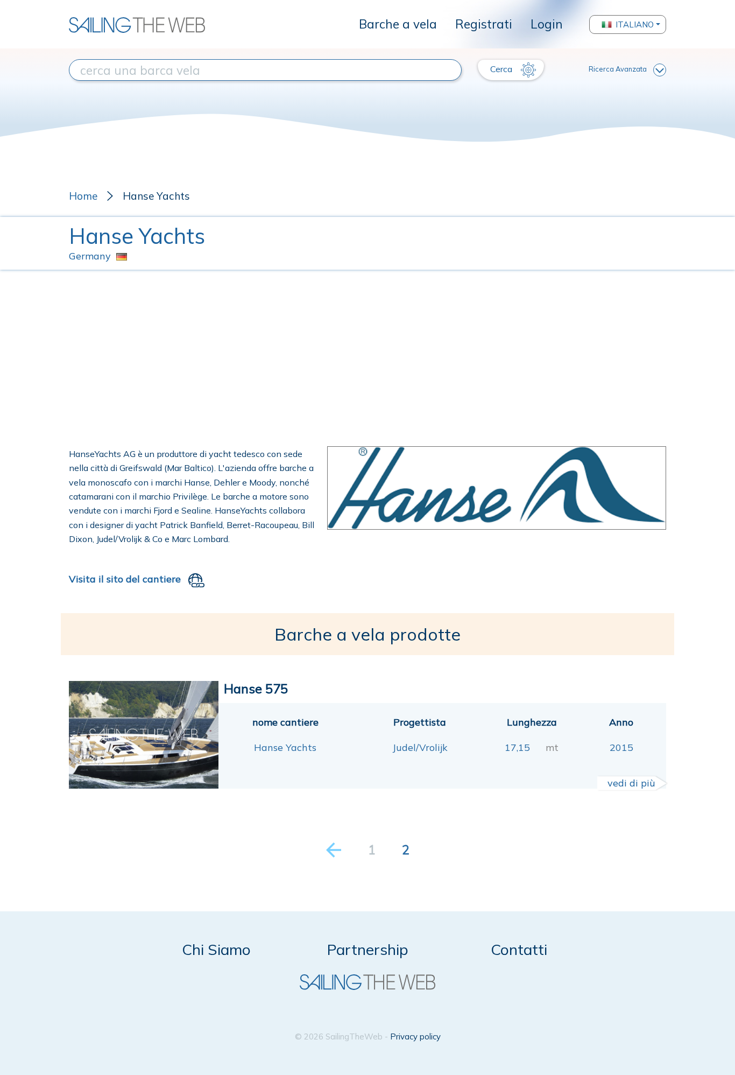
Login (547, 24)
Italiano (635, 24)
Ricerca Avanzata (618, 69)
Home (83, 195)
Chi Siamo (216, 949)
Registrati (483, 24)
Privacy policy (415, 1036)
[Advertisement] (367, 358)
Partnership (367, 949)
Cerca (502, 69)
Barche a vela (398, 24)
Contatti (519, 949)
